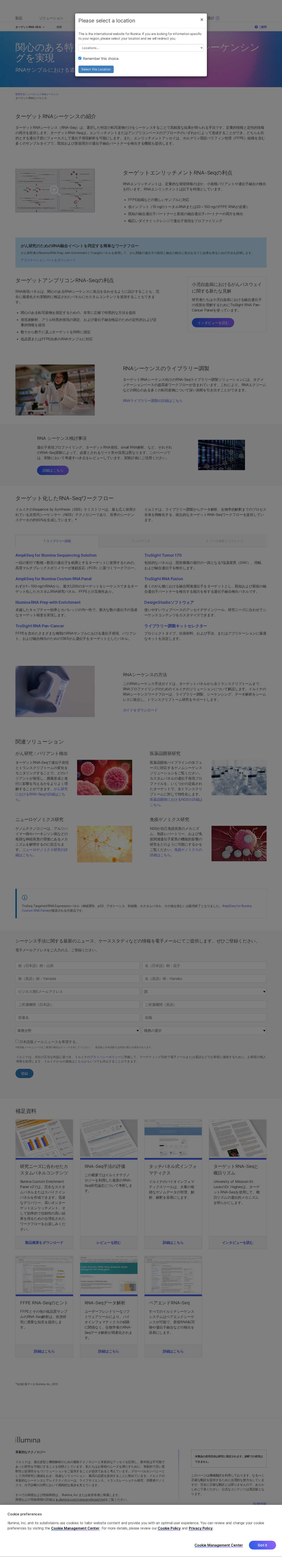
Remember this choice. (101, 58)
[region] (141, 1531)
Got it (262, 1545)
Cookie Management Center (75, 1528)
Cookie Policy (169, 1528)
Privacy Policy (201, 1528)
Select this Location (96, 69)
